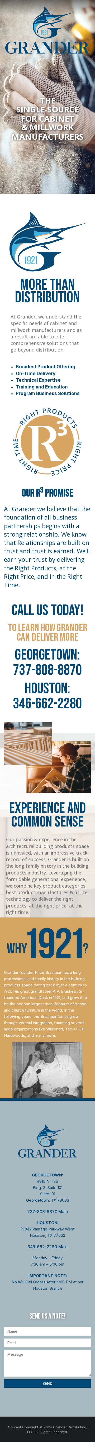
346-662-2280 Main (47, 1246)
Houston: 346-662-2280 (47, 696)
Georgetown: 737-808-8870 (47, 662)
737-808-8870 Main (47, 1211)
